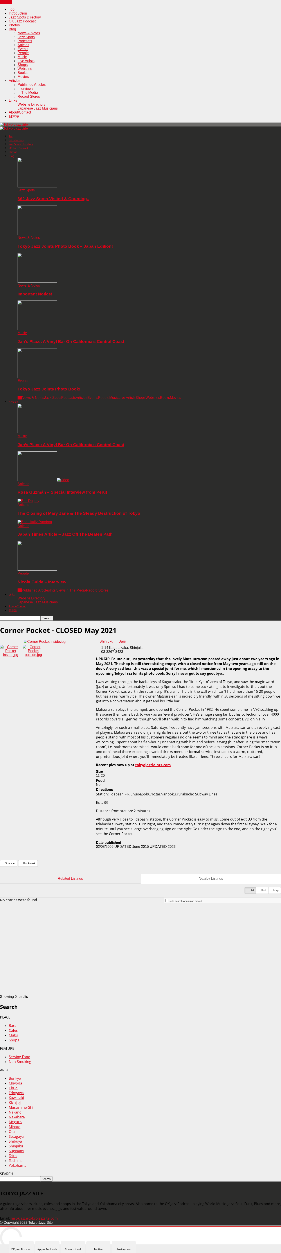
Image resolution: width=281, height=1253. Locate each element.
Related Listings (70, 878)
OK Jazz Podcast (22, 21)
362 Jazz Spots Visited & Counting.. (53, 198)
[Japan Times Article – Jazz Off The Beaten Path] (35, 522)
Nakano (15, 1112)
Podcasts (25, 41)
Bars (122, 641)
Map (276, 890)
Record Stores (29, 96)
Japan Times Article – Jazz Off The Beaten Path (65, 534)
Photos (14, 25)
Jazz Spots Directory (25, 17)
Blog (12, 29)
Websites (25, 69)
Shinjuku (106, 641)
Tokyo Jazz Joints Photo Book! (49, 389)
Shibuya (15, 1141)
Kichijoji (15, 1102)
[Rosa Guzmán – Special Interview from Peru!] (43, 480)
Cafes (13, 1030)
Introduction (18, 13)
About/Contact (20, 112)
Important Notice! (35, 294)
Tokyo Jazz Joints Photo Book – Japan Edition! (65, 246)
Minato (14, 1126)
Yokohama (17, 1165)
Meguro (15, 1121)
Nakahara (17, 1117)
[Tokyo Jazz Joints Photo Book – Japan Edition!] (37, 234)
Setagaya (16, 1136)
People (23, 53)
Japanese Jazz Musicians (38, 108)
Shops (23, 65)
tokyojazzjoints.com (153, 764)
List (251, 890)
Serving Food (19, 1056)
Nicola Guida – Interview (42, 582)
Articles (23, 45)
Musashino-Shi (21, 1107)
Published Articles (32, 84)
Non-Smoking (20, 1061)
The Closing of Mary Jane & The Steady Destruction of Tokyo (79, 513)
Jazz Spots (26, 37)
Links (13, 100)
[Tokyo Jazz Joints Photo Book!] (37, 377)
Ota (12, 1131)
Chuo (13, 1088)
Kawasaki (16, 1097)
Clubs (13, 1035)
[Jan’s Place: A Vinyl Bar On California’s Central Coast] (37, 329)
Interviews (25, 88)
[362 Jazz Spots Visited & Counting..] (37, 186)
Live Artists (26, 61)
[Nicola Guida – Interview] (37, 569)
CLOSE (6, 2)
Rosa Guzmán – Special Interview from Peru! (62, 492)
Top (11, 9)
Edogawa (16, 1092)
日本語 (14, 116)
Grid (263, 890)
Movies (23, 77)
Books (22, 73)
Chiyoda (15, 1083)
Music (22, 57)
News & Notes (29, 33)
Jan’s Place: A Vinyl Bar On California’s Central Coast (71, 341)
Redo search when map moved (185, 901)
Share (8, 863)
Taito (13, 1155)
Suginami (16, 1151)
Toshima (16, 1160)
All (20, 397)
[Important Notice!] (37, 281)
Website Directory (31, 104)
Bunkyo (15, 1078)
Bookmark (29, 863)
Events (23, 49)
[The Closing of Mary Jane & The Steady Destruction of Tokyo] (28, 501)
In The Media (28, 92)
